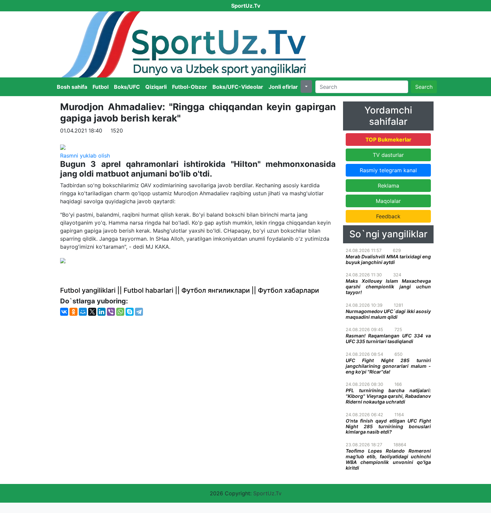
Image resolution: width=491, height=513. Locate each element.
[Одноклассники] (73, 312)
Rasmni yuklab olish (85, 155)
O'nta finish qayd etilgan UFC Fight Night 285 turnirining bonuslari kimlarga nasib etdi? (388, 426)
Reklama (388, 185)
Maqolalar (388, 201)
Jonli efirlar (283, 86)
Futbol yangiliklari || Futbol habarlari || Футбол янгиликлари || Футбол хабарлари (189, 290)
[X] (92, 312)
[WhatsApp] (120, 312)
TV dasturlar (388, 155)
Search (424, 86)
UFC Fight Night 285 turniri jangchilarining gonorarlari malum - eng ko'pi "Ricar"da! (388, 365)
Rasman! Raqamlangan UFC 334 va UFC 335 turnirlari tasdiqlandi (388, 338)
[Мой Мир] (83, 312)
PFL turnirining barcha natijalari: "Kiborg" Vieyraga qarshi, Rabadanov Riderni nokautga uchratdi (388, 396)
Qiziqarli (156, 86)
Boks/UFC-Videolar (237, 86)
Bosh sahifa (72, 86)
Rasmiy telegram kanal (388, 170)
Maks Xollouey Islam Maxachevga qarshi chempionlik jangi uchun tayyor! (388, 286)
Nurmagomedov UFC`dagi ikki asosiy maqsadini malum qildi (388, 314)
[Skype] (130, 312)
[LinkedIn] (102, 312)
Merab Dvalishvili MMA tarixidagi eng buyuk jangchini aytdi (388, 259)
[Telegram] (139, 312)
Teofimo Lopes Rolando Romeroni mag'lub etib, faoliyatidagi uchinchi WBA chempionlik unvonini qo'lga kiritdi (388, 459)
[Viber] (111, 312)
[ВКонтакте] (64, 312)
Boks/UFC (127, 86)
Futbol (101, 86)
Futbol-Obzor (189, 86)
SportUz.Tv (267, 493)
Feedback (388, 216)
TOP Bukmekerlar (388, 139)
